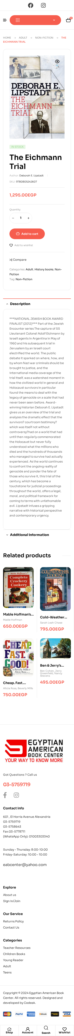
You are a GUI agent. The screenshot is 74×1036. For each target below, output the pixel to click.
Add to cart (29, 234)
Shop (9, 1032)
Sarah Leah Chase (51, 622)
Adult (23, 37)
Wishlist (64, 1032)
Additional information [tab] (29, 535)
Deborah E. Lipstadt (31, 175)
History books (44, 269)
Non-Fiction (44, 37)
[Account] (28, 1029)
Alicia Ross (9, 688)
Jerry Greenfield (51, 672)
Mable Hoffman (12, 619)
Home (7, 37)
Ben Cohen (47, 670)
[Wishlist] (64, 1029)
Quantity (15, 209)
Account (28, 1032)
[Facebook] (30, 5)
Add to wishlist (23, 245)
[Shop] (9, 1029)
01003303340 (39, 836)
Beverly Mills (25, 688)
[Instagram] (43, 5)
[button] (57, 64)
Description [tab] (20, 304)
